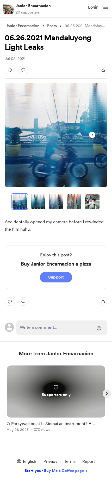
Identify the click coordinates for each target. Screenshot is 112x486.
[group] (56, 401)
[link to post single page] (56, 399)
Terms (70, 461)
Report (88, 461)
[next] (107, 393)
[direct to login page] (62, 327)
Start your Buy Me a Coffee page (54, 470)
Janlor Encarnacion (33, 5)
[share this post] (103, 70)
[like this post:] (10, 70)
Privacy (50, 461)
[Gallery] (56, 135)
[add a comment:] (23, 70)
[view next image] (92, 135)
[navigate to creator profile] (8, 8)
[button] (106, 8)
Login (93, 7)
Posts (52, 25)
